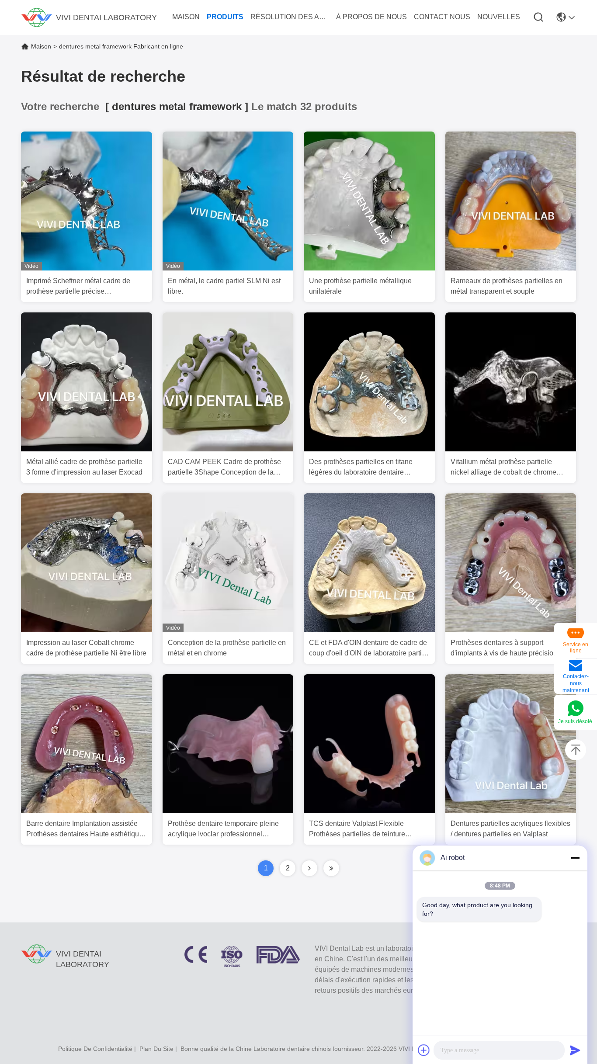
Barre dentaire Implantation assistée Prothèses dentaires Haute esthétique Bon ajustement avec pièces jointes (84, 829)
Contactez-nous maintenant (575, 683)
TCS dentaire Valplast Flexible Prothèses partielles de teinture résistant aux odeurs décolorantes (361, 829)
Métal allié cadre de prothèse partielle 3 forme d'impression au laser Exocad (84, 467)
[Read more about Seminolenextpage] (309, 868)
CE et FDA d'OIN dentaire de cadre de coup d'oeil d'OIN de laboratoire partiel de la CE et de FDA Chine (368, 649)
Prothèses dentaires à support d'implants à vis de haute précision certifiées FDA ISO (504, 649)
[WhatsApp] (576, 708)
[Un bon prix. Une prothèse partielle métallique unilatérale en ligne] (369, 268)
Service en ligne (575, 647)
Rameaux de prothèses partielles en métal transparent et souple (506, 286)
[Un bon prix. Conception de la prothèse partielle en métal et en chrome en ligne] (228, 630)
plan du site (156, 1048)
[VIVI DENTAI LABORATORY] (36, 17)
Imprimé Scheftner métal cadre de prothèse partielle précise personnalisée (78, 287)
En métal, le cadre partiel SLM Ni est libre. (224, 286)
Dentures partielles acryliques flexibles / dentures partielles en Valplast (510, 829)
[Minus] (575, 858)
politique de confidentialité (95, 1048)
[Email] (576, 666)
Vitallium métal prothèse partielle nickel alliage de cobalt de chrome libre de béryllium (503, 468)
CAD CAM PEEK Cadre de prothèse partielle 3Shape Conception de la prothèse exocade (224, 468)
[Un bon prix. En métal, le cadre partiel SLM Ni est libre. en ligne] (228, 268)
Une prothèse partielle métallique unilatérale (360, 286)
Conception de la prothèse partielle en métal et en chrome (227, 648)
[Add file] (424, 1050)
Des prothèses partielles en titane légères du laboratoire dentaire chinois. (361, 468)
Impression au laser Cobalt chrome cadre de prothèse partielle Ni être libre (86, 648)
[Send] (575, 1050)
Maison (41, 46)
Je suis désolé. (576, 721)
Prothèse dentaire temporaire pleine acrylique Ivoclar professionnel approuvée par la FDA (223, 829)
